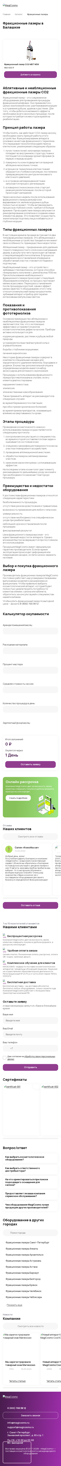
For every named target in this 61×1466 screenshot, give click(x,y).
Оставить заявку (30, 764)
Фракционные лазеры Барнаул (22, 1272)
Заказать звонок (30, 1415)
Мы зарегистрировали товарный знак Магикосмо (20, 1363)
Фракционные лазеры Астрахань (23, 1260)
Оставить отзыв (30, 905)
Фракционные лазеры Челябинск (23, 1291)
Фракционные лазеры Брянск (21, 1285)
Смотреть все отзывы (30, 836)
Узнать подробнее (18, 798)
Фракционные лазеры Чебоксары (24, 1297)
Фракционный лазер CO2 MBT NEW (21, 64)
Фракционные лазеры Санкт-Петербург (27, 1242)
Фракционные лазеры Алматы (22, 1248)
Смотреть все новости (31, 1326)
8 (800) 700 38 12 (29, 603)
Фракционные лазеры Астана (21, 1266)
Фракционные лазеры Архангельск (25, 1254)
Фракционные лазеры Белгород (23, 1279)
